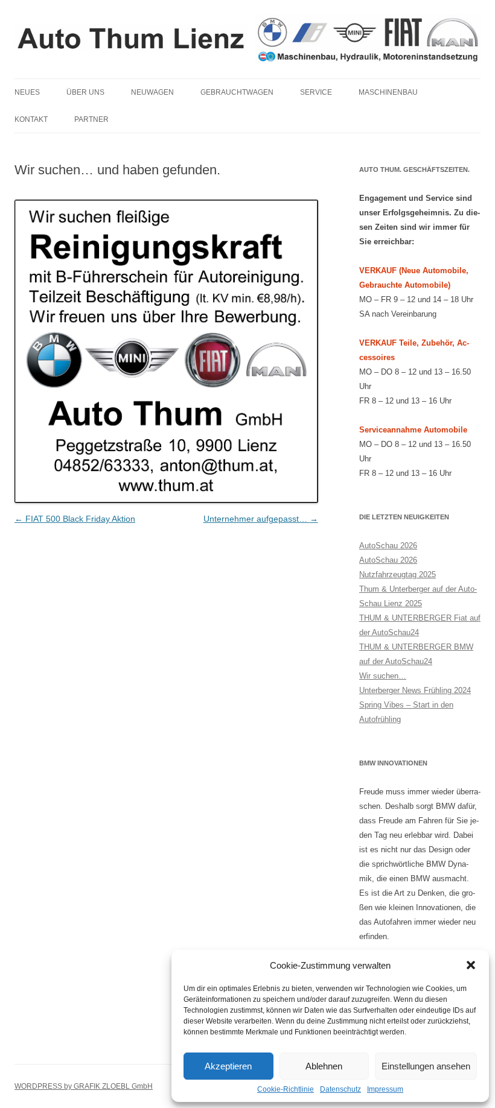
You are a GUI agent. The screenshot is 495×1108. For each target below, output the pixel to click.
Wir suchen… (382, 675)
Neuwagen (152, 92)
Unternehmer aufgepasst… (260, 519)
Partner (91, 119)
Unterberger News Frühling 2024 (415, 690)
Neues (27, 92)
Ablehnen (323, 1066)
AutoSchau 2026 (388, 545)
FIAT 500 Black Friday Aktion (74, 519)
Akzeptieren (228, 1066)
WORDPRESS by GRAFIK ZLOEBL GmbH (83, 1086)
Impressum (385, 1089)
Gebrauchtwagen (236, 92)
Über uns (85, 92)
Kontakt (31, 119)
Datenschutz (340, 1089)
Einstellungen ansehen (426, 1066)
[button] (471, 965)
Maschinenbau (388, 92)
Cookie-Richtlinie (285, 1089)
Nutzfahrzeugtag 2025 (397, 574)
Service (316, 92)
